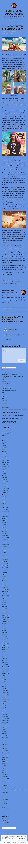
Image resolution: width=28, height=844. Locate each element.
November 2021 (5, 565)
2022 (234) (4, 403)
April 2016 (4, 709)
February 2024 (5, 507)
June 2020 (4, 602)
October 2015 (5, 722)
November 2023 (5, 514)
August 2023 (4, 520)
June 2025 (4, 473)
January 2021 (5, 587)
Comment (21, 360)
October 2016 (5, 697)
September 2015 (5, 725)
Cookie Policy (23, 838)
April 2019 (4, 632)
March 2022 (4, 557)
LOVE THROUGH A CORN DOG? (10, 412)
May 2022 (4, 552)
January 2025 (5, 484)
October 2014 (5, 737)
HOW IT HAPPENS (7, 309)
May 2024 (4, 501)
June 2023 (4, 524)
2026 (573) (4, 394)
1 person (9, 339)
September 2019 (5, 621)
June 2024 (4, 499)
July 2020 (4, 600)
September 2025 (5, 466)
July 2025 (4, 471)
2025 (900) (4, 396)
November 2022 (5, 539)
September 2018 (5, 647)
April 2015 (4, 733)
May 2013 (4, 768)
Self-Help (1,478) (5, 386)
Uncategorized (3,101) (6, 372)
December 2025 (5, 460)
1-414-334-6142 (5, 433)
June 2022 (4, 550)
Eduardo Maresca (12, 329)
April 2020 (4, 606)
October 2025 (5, 464)
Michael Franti (15, 280)
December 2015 (5, 718)
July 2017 (4, 677)
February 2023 (5, 533)
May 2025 (4, 475)
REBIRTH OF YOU (21, 311)
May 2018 (4, 656)
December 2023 (5, 511)
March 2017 (4, 686)
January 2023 (5, 535)
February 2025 (5, 481)
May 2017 (4, 681)
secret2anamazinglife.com (15, 281)
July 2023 (4, 522)
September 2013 (5, 759)
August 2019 (4, 623)
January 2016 (5, 716)
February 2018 (5, 662)
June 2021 (4, 576)
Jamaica (9, 280)
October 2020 (5, 593)
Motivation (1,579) (6, 383)
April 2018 (4, 658)
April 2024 (4, 503)
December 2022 (5, 537)
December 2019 (5, 615)
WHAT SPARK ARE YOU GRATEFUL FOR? (13, 418)
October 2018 (5, 645)
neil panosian (5, 281)
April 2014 (4, 744)
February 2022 (5, 559)
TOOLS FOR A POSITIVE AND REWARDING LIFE (14, 790)
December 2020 (5, 589)
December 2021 (5, 563)
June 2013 (4, 765)
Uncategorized (13, 31)
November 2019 (5, 617)
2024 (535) (4, 398)
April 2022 (4, 555)
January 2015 (5, 735)
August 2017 (4, 675)
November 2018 (5, 643)
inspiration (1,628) (6, 381)
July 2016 (4, 703)
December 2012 (5, 778)
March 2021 (4, 583)
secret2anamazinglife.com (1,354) (9, 390)
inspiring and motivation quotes (8, 788)
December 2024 (5, 486)
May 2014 (4, 742)
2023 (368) (4, 400)
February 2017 (5, 688)
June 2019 (4, 628)
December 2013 (5, 752)
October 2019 (5, 619)
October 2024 (5, 490)
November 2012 (5, 780)
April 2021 (4, 580)
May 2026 (4, 449)
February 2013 (5, 774)
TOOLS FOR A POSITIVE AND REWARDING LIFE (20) (12, 377)
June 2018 (4, 654)
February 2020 (5, 610)
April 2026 (4, 451)
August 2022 (4, 546)
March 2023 (4, 531)
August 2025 (4, 468)
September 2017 (5, 673)
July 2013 (4, 763)
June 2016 (4, 705)
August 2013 (4, 761)
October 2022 (5, 542)
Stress (3, 283)
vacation (17, 283)
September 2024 (5, 492)
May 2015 (4, 731)
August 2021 (4, 572)
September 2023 (5, 518)
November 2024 (5, 488)
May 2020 (4, 604)
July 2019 (4, 626)
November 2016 (5, 694)
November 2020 (5, 591)
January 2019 (5, 638)
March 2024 (4, 505)
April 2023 (4, 529)
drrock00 (5, 31)
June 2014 (4, 740)
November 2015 (5, 720)
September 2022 (5, 544)
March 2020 (4, 608)
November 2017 (5, 669)
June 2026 (4, 447)
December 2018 (5, 641)
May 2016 (4, 707)
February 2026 (5, 456)
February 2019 (5, 636)
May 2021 (4, 578)
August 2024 (4, 494)
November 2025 (5, 462)
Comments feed (5, 805)
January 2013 (5, 776)
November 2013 (5, 755)
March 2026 (4, 453)
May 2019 (4, 630)
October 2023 (5, 516)
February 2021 (5, 585)
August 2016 (4, 701)
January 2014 (5, 750)
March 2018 (4, 660)
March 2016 (4, 712)
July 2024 (4, 496)
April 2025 (4, 477)
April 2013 (4, 770)
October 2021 (5, 567)
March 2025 (4, 479)
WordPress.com (5, 807)
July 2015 (4, 729)
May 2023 (4, 527)
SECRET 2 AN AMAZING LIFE (14, 12)
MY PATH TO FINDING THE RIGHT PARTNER (14, 410)
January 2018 (5, 664)
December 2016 (5, 692)
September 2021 (5, 570)
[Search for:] (9, 367)
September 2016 (5, 699)
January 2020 (5, 613)
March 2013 (4, 772)
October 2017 (5, 671)
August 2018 (4, 649)
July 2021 (4, 574)
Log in (3, 801)
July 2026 (4, 445)
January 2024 (5, 509)
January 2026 (5, 458)
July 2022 (4, 548)
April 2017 (4, 684)
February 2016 (5, 714)
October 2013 (5, 757)
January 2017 (5, 690)
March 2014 (4, 746)
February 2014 (5, 748)
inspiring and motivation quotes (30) (9, 374)
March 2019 (4, 634)
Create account (5, 799)
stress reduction (10, 283)
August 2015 (4, 727)
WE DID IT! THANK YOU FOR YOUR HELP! (13, 415)
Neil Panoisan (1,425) (6, 388)
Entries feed (4, 803)
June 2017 (4, 679)
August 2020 (4, 598)
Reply (6, 341)
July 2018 (4, 651)
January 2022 (5, 561)
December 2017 (5, 666)
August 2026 (4, 443)
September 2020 (5, 595)
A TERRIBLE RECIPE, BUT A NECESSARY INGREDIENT (9, 422)
